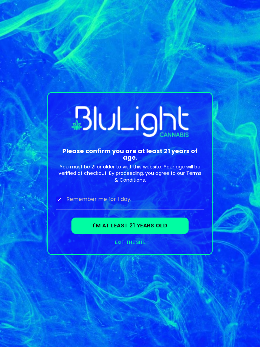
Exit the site (130, 242)
